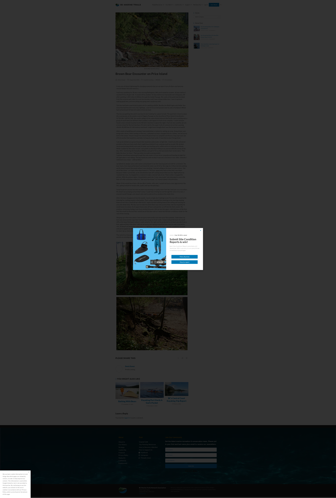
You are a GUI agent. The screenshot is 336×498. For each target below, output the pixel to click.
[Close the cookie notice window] (28, 472)
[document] (168, 249)
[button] (200, 230)
